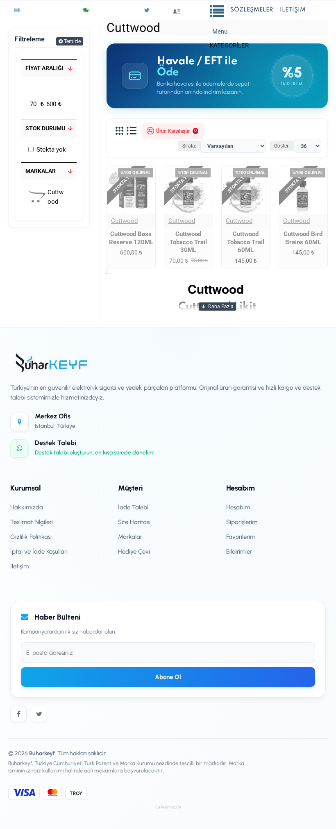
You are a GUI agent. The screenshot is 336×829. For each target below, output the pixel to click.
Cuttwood (124, 221)
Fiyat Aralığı (44, 68)
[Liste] (131, 131)
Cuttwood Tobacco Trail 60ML (245, 242)
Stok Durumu (45, 128)
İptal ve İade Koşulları (39, 551)
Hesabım (238, 507)
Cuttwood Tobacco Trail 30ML (188, 242)
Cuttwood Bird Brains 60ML (303, 238)
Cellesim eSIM (168, 807)
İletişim (19, 566)
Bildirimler (239, 551)
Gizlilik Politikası (31, 537)
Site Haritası (134, 522)
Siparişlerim (241, 522)
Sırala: (189, 146)
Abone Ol (168, 677)
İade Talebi (133, 507)
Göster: (282, 146)
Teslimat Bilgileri (31, 522)
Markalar (40, 171)
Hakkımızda (26, 507)
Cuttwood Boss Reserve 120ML (131, 238)
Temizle (72, 41)
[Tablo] (119, 131)
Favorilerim (240, 537)
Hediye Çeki (134, 551)
